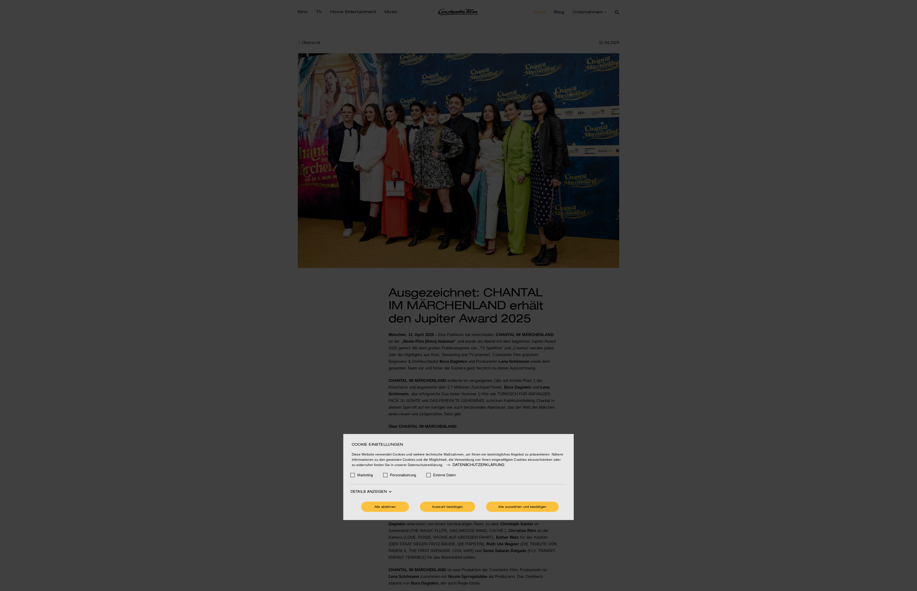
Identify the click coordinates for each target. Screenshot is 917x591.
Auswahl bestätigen (447, 507)
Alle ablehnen (385, 507)
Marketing (365, 475)
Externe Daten (444, 475)
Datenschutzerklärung (478, 465)
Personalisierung (403, 475)
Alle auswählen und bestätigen (522, 507)
